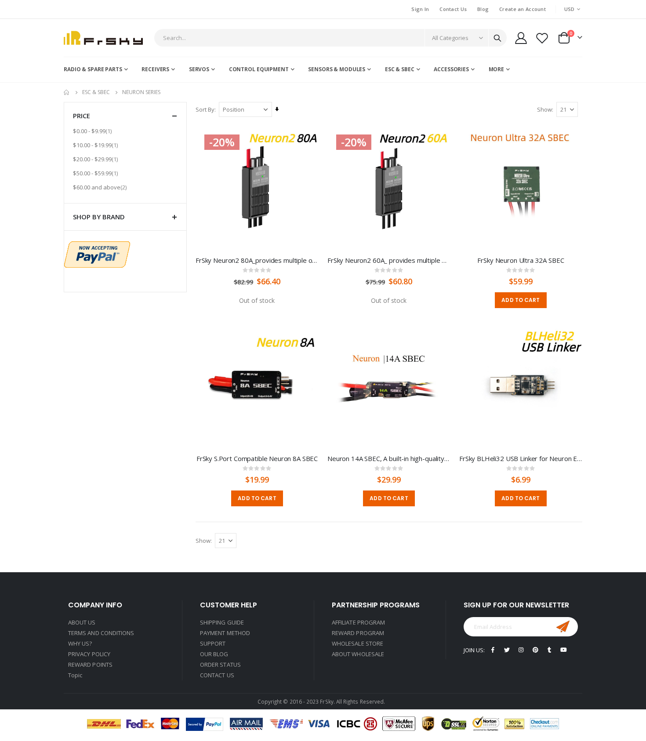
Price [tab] (81, 115)
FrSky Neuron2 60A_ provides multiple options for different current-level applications (388, 260)
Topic (75, 675)
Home (67, 92)
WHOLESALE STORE (357, 643)
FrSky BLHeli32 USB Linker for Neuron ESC (520, 458)
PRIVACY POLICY (89, 654)
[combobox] (330, 38)
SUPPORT (212, 643)
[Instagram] (521, 649)
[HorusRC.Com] (103, 38)
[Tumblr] (549, 649)
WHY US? (80, 643)
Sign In (420, 9)
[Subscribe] (563, 627)
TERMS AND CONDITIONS (101, 633)
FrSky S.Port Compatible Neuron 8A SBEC (257, 458)
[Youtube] (563, 649)
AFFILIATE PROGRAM (358, 622)
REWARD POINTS (90, 664)
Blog (483, 9)
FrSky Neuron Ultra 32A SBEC (520, 260)
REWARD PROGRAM (358, 633)
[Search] (497, 38)
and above (101, 187)
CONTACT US (217, 675)
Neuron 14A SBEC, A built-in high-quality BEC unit (388, 458)
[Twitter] (507, 649)
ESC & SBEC (96, 92)
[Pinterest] (535, 649)
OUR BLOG (214, 654)
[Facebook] (492, 649)
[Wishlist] (542, 38)
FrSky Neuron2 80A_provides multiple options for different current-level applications (257, 260)
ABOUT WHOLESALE (358, 654)
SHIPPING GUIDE (222, 622)
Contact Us (453, 9)
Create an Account (522, 9)
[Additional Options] (97, 254)
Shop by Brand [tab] (99, 216)
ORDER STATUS (220, 664)
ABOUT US (82, 622)
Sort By (205, 109)
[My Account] (521, 38)
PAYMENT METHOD (225, 633)
